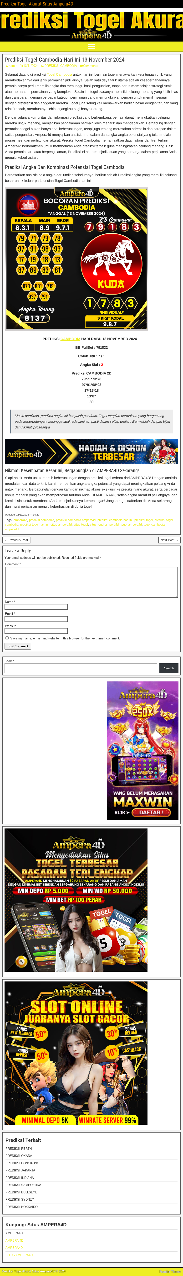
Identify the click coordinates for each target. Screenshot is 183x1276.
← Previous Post (16, 540)
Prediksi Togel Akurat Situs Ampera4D (37, 4)
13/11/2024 (30, 66)
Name (10, 602)
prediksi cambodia (41, 520)
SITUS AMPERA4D (19, 1255)
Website (10, 626)
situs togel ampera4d (104, 524)
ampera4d (20, 520)
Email (10, 614)
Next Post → (169, 540)
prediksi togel (143, 520)
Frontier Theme (170, 1272)
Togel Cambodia (60, 74)
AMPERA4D (14, 1248)
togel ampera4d (131, 524)
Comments (90, 66)
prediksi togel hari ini (34, 524)
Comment (13, 564)
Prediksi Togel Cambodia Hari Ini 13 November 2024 (65, 59)
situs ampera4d (61, 524)
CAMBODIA (70, 339)
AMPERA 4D (14, 1240)
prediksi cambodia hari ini (114, 520)
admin (13, 66)
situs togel (81, 524)
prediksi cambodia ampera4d (76, 520)
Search (9, 661)
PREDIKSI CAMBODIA (61, 66)
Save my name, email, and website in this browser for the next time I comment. (65, 638)
